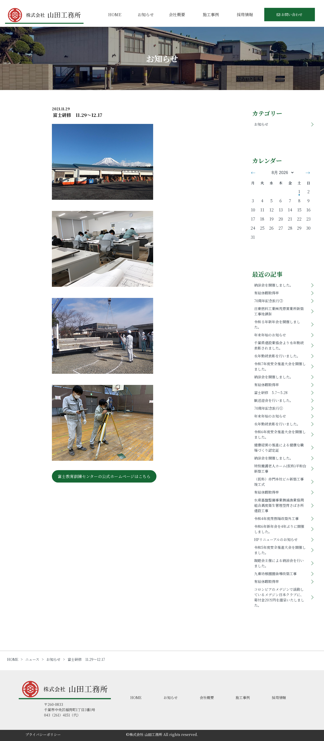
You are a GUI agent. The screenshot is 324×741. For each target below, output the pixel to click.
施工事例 (211, 14)
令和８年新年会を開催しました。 (277, 324)
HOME (114, 14)
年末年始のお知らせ (270, 334)
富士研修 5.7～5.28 (271, 392)
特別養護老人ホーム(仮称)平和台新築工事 (280, 468)
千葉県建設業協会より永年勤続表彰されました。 (279, 345)
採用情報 (245, 14)
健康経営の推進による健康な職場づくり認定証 (279, 447)
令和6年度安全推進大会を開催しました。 (280, 434)
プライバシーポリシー (43, 734)
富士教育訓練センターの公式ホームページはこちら (104, 476)
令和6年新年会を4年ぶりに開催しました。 (279, 529)
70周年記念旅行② (268, 300)
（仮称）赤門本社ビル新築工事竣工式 (279, 481)
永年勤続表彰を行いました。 (277, 355)
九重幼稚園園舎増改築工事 (275, 573)
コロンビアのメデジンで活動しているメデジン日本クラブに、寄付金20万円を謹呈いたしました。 (279, 597)
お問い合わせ (291, 14)
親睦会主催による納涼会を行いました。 (279, 563)
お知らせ (146, 14)
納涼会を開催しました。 (273, 285)
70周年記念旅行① (268, 408)
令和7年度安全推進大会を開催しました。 (280, 366)
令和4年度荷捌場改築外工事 (276, 518)
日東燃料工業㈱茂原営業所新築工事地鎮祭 (279, 311)
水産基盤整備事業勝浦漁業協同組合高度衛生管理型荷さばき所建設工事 (279, 505)
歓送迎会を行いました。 (273, 400)
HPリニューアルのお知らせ (276, 539)
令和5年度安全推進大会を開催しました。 (280, 550)
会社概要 (177, 14)
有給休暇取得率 (266, 292)
